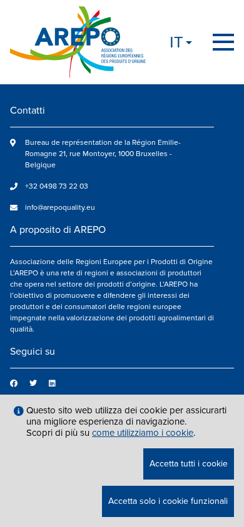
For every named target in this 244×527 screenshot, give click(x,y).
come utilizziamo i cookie (142, 432)
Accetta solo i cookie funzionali (168, 501)
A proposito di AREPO (58, 230)
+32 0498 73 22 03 (56, 186)
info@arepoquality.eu (60, 207)
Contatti (27, 110)
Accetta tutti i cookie (189, 463)
